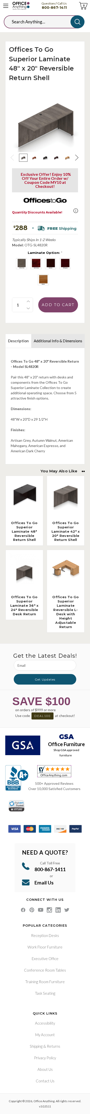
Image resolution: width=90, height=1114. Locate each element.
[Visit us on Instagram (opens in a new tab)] (49, 910)
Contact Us (45, 1081)
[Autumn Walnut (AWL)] (43, 279)
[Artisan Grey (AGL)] (21, 263)
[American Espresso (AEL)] (50, 263)
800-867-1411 (54, 7)
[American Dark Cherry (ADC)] (36, 263)
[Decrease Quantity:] (28, 308)
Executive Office (45, 958)
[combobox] (41, 21)
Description (18, 341)
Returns (53, 1046)
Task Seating (45, 993)
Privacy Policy (45, 1057)
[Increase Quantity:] (28, 301)
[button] (76, 210)
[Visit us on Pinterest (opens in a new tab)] (31, 910)
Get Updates (45, 679)
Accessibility (45, 1023)
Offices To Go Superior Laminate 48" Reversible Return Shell (24, 531)
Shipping (36, 1046)
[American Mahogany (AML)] (65, 263)
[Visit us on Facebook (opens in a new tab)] (23, 910)
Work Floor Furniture (45, 947)
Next (77, 157)
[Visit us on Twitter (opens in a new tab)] (67, 910)
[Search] (77, 21)
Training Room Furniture (45, 981)
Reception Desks (45, 935)
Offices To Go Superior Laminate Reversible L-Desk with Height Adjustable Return (65, 612)
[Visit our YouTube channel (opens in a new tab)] (40, 910)
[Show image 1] (23, 158)
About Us (45, 1069)
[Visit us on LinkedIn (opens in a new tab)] (58, 910)
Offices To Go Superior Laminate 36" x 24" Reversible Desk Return (24, 605)
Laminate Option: (45, 253)
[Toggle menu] (6, 6)
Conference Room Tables (45, 970)
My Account (45, 1034)
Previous (13, 157)
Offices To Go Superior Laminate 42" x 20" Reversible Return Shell (66, 531)
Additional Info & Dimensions (58, 341)
